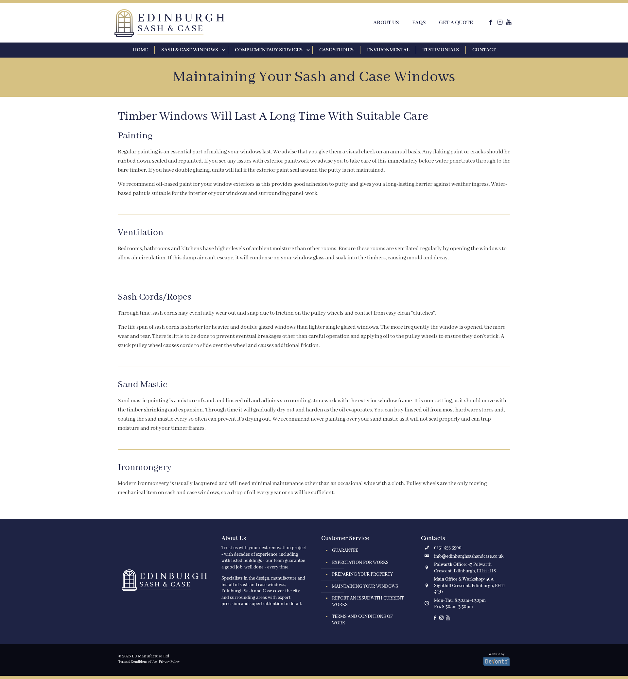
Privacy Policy (169, 662)
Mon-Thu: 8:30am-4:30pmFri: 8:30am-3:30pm (460, 604)
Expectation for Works (360, 563)
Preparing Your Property (362, 574)
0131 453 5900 (448, 548)
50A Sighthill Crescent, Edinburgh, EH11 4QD (469, 585)
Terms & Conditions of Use (137, 662)
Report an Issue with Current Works (368, 601)
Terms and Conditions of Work (362, 620)
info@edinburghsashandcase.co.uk (468, 556)
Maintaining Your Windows (365, 586)
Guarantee (345, 550)
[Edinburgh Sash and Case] (169, 23)
